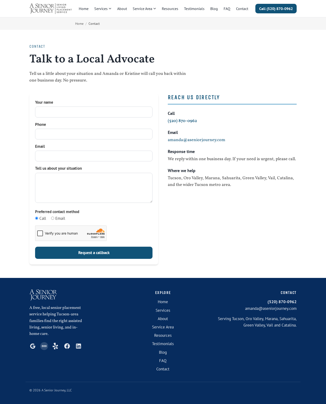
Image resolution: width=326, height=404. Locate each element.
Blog (214, 8)
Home (84, 8)
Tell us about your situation (58, 168)
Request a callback (94, 252)
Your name (44, 102)
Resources (170, 8)
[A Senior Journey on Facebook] (67, 346)
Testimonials (194, 8)
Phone (40, 124)
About (122, 8)
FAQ (227, 8)
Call (42, 218)
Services (101, 8)
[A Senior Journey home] (50, 8)
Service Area (142, 8)
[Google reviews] (32, 346)
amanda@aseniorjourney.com (196, 140)
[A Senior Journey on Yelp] (55, 346)
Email (40, 146)
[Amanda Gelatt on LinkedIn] (78, 346)
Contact (242, 8)
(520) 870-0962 (276, 8)
